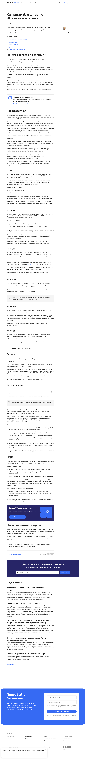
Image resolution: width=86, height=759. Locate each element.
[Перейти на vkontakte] (63, 747)
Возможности (28, 736)
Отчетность (28, 743)
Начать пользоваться (62, 711)
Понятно (6, 755)
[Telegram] (53, 554)
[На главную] (9, 733)
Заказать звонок (67, 738)
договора (67, 715)
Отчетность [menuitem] (44, 3)
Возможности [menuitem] (25, 3)
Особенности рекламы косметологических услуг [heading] (26, 654)
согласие (50, 716)
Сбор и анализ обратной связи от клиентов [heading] (23, 603)
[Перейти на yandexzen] (70, 747)
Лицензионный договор (50, 738)
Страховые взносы (14, 44)
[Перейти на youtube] (66, 747)
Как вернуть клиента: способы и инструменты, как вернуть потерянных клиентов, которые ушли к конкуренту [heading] (30, 622)
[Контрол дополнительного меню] (4, 2)
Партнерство (10, 738)
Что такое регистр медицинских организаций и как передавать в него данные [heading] (26, 639)
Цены (26, 738)
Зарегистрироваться (72, 3)
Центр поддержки (67, 736)
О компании (10, 740)
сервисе (29, 264)
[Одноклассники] (51, 554)
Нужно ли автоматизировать (17, 49)
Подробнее (12, 752)
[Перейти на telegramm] (68, 747)
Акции (45, 736)
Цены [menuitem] (31, 3)
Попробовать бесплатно (20, 104)
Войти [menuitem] (61, 3)
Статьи (14, 11)
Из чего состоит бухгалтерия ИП (18, 39)
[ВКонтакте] (48, 554)
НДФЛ (10, 47)
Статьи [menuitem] (37, 3)
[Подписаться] (65, 572)
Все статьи (10, 664)
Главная (9, 11)
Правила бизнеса (22, 11)
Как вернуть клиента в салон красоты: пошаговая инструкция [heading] (26, 589)
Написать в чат (66, 740)
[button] (14, 554)
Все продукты (10, 736)
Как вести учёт (13, 42)
